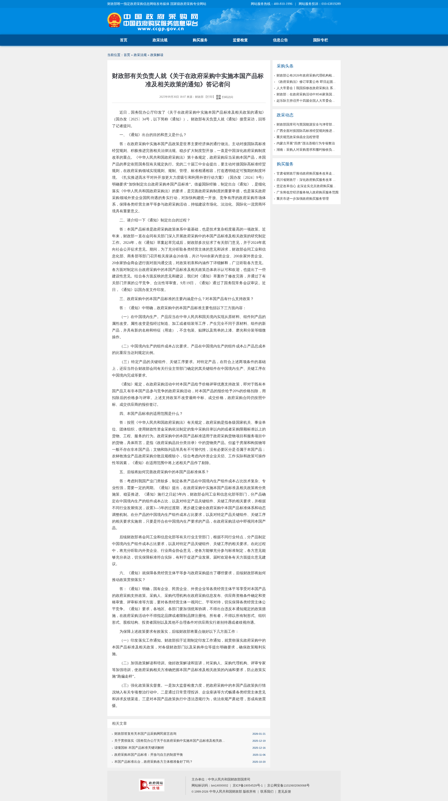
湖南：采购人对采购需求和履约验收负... (305, 149)
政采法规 (160, 40)
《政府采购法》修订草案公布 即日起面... (306, 82)
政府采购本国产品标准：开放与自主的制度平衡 (148, 754)
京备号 (248, 785)
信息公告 (280, 40)
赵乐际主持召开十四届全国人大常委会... (305, 100)
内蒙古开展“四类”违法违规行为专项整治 (305, 143)
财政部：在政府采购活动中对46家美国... (305, 94)
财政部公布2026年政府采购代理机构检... (305, 75)
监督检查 (240, 40)
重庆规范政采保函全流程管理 (297, 137)
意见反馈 (284, 791)
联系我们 (266, 791)
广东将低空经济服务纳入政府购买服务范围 (307, 192)
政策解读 (156, 55)
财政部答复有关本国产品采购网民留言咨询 (145, 733)
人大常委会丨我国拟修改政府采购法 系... (306, 88)
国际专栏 (320, 40)
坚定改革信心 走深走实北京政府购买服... (306, 186)
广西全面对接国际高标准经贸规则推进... (305, 131)
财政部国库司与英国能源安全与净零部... (305, 124)
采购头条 (285, 66)
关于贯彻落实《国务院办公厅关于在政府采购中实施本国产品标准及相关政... (169, 740)
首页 (123, 40)
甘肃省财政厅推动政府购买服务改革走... (305, 173)
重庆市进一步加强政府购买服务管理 (302, 198)
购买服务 (200, 40)
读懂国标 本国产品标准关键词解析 (139, 747)
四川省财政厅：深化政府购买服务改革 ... (306, 180)
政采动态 (285, 115)
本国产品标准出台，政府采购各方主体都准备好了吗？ (153, 761)
